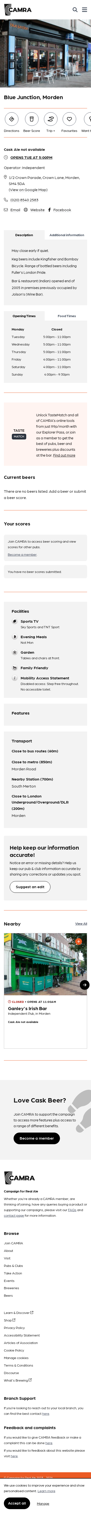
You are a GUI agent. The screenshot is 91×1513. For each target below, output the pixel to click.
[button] (85, 985)
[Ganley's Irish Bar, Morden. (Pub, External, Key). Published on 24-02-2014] (45, 990)
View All (81, 923)
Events (9, 1280)
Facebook (62, 209)
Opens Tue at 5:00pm (31, 157)
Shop (8, 1320)
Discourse (11, 1373)
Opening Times (24, 316)
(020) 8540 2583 (24, 199)
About (8, 1250)
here (45, 1413)
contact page (14, 1215)
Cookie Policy (14, 1350)
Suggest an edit (30, 886)
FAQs (72, 1210)
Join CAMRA (13, 1243)
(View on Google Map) (28, 189)
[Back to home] (18, 10)
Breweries (11, 1288)
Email (15, 209)
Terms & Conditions (18, 1365)
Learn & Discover (17, 1312)
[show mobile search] (75, 10)
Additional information (67, 235)
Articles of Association (21, 1342)
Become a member (22, 554)
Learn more (46, 1491)
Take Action (13, 1273)
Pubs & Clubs (13, 1265)
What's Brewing (16, 1380)
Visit (7, 1258)
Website (37, 209)
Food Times (67, 316)
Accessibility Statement (22, 1335)
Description (24, 235)
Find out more (64, 455)
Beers (8, 1295)
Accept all (17, 1503)
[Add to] (78, 941)
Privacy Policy (14, 1327)
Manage (43, 1503)
